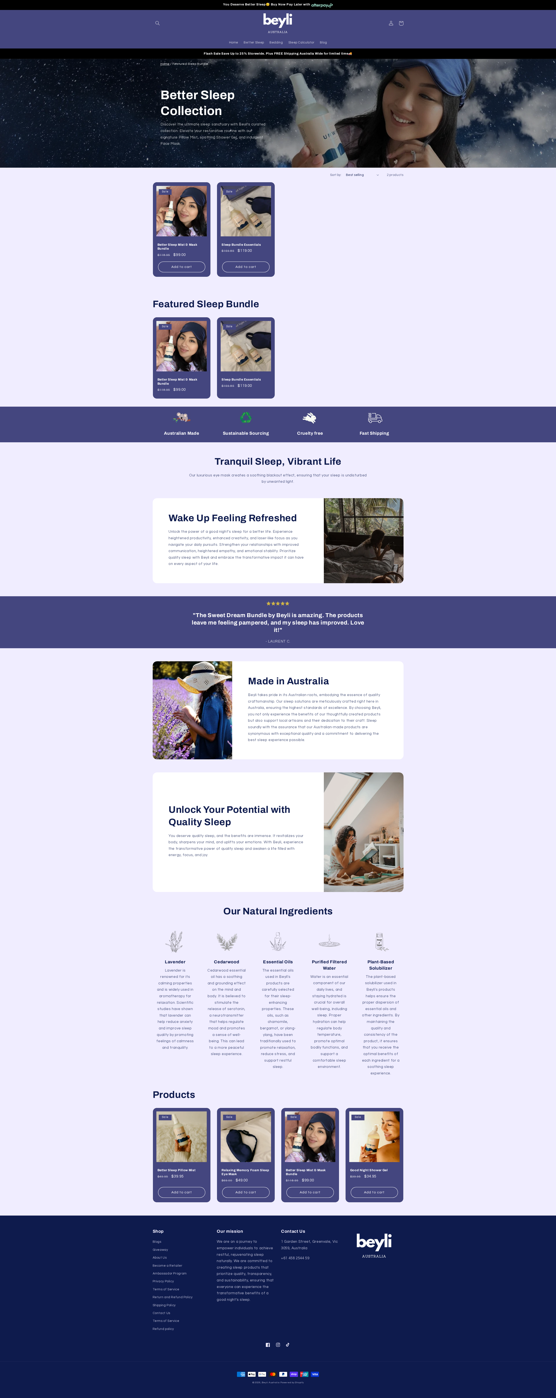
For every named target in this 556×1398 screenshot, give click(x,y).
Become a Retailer (167, 1265)
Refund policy (163, 1329)
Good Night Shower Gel (369, 1170)
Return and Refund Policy (173, 1297)
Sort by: (335, 175)
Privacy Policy (163, 1281)
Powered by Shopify (292, 1382)
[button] (158, 23)
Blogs (157, 1241)
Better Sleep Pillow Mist (176, 1170)
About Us (160, 1257)
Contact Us (161, 1313)
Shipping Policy (164, 1305)
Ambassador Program (170, 1273)
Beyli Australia (271, 1382)
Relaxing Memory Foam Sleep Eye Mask (245, 1172)
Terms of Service (166, 1289)
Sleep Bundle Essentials (241, 244)
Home (165, 63)
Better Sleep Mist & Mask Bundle (177, 246)
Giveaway (160, 1249)
